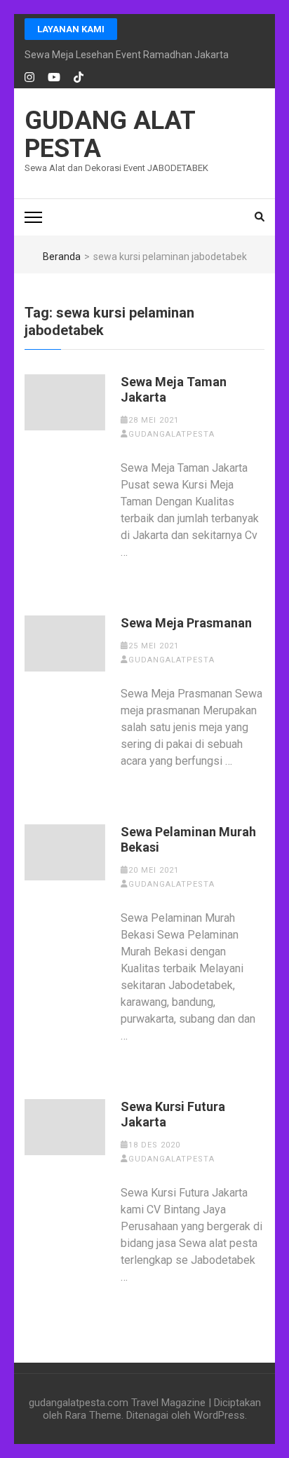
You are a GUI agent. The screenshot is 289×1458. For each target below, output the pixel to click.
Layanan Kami (71, 29)
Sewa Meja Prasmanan (186, 622)
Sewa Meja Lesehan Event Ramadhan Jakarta (127, 54)
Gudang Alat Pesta (110, 134)
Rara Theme (93, 1415)
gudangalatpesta (171, 434)
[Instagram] (29, 77)
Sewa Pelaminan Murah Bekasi (188, 839)
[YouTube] (54, 77)
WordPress (219, 1415)
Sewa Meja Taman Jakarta (174, 389)
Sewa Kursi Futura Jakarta (173, 1114)
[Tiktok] (78, 77)
